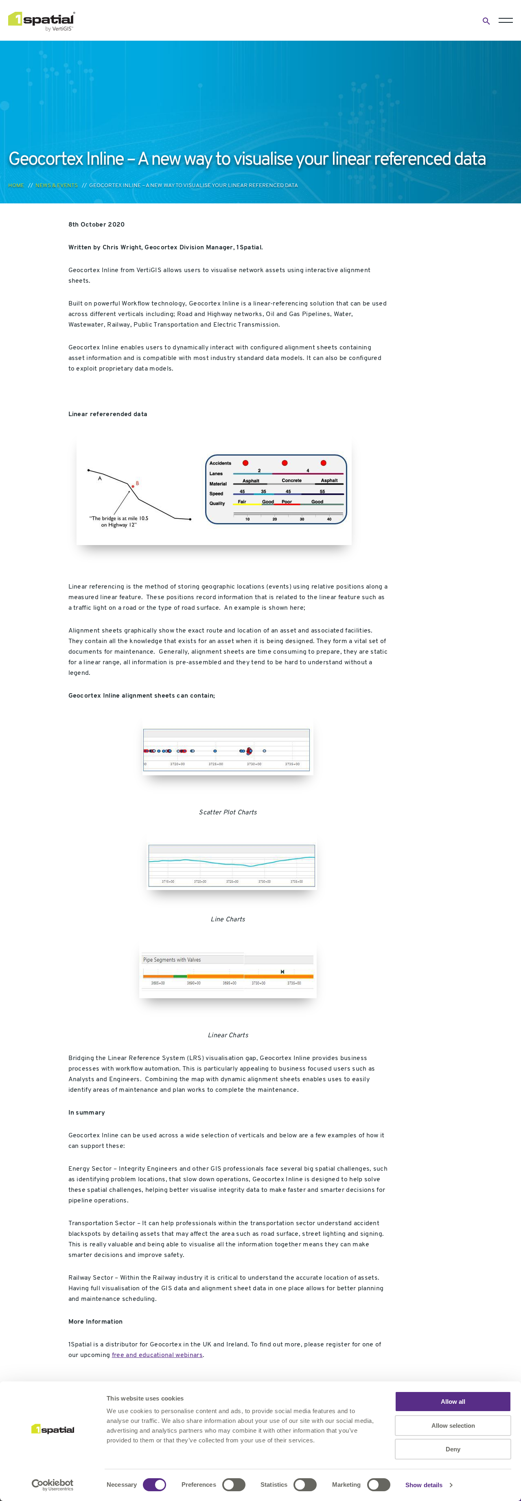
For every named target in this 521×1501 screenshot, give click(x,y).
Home (16, 186)
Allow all (453, 1401)
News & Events (56, 186)
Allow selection (453, 1425)
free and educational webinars (157, 1355)
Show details (423, 1484)
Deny (453, 1449)
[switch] (233, 1484)
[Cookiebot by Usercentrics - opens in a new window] (52, 1485)
